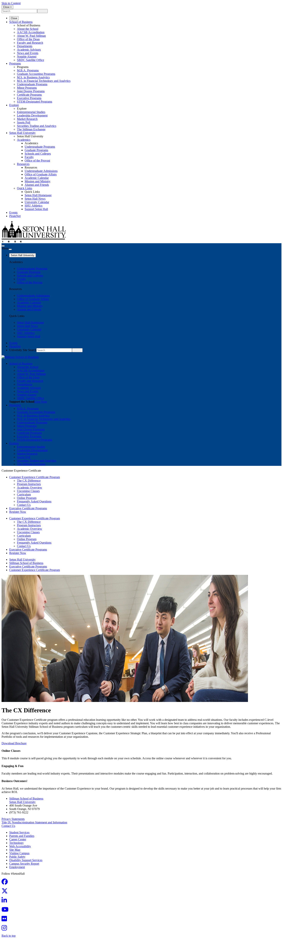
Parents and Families (21, 836)
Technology (16, 842)
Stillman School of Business (26, 563)
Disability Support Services (25, 860)
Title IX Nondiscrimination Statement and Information (34, 822)
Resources (23, 164)
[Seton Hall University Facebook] (6, 883)
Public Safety (17, 856)
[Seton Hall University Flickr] (5, 919)
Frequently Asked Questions (34, 501)
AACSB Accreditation (30, 32)
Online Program (26, 498)
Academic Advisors (29, 49)
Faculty (29, 157)
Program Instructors (29, 484)
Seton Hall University (22, 132)
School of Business (21, 21)
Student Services (19, 832)
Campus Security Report (24, 863)
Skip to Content (11, 3)
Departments (24, 46)
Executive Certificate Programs (28, 508)
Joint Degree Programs (31, 91)
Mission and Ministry (37, 181)
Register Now (17, 511)
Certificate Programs (29, 94)
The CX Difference (29, 480)
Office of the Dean (28, 39)
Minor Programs (27, 87)
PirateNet (15, 216)
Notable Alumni (26, 56)
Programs (15, 63)
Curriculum (24, 494)
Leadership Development (32, 115)
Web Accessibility (20, 846)
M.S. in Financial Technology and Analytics (43, 80)
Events (13, 212)
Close (14, 18)
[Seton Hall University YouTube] (6, 910)
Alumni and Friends (37, 184)
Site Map (14, 849)
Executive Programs (29, 98)
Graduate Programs (36, 150)
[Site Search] (3, 245)
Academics (23, 139)
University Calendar (37, 202)
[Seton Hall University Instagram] (5, 929)
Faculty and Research (30, 42)
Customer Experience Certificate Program (34, 477)
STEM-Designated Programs (34, 101)
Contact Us (24, 504)
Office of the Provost (37, 160)
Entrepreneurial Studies (31, 112)
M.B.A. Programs (28, 70)
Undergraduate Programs (32, 84)
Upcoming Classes (28, 491)
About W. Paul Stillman (31, 35)
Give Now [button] (40, 401)
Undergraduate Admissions (41, 171)
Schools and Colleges (38, 153)
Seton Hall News (35, 198)
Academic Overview (29, 487)
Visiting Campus (19, 853)
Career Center (17, 839)
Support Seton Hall (36, 209)
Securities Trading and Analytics (36, 125)
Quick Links (24, 188)
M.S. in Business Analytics (33, 77)
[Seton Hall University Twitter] (6, 892)
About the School (27, 28)
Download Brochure (14, 743)
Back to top (9, 935)
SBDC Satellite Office (30, 60)
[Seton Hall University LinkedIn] (5, 901)
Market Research (27, 119)
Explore (14, 105)
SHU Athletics (33, 205)
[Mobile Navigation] (10, 249)
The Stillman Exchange (31, 129)
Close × (7, 7)
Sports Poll (23, 122)
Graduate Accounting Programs (36, 73)
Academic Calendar (37, 177)
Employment (17, 867)
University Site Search (22, 350)
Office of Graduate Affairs (41, 174)
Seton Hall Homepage (38, 195)
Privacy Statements (13, 819)
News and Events (27, 53)
